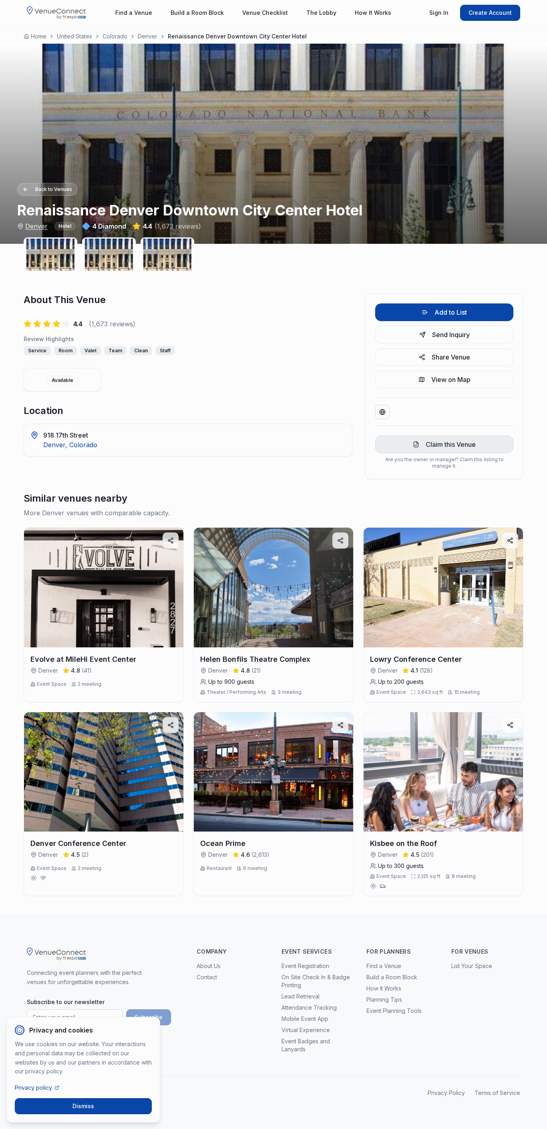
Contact (207, 977)
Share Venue (451, 357)
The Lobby (321, 12)
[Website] (382, 412)
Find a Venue (133, 12)
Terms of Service (497, 1092)
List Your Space (471, 965)
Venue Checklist (265, 12)
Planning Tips (384, 999)
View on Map (451, 380)
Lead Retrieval (301, 996)
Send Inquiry (451, 335)
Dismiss (83, 1106)
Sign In (438, 12)
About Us (209, 965)
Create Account (490, 12)
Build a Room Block (197, 12)
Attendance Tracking (309, 1007)
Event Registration (305, 965)
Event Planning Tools (394, 1010)
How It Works (373, 12)
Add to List (450, 312)
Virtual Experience (306, 1030)
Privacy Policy (446, 1092)
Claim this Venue (451, 444)
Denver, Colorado (70, 445)
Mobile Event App (305, 1018)
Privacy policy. (34, 1087)
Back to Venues (53, 189)
